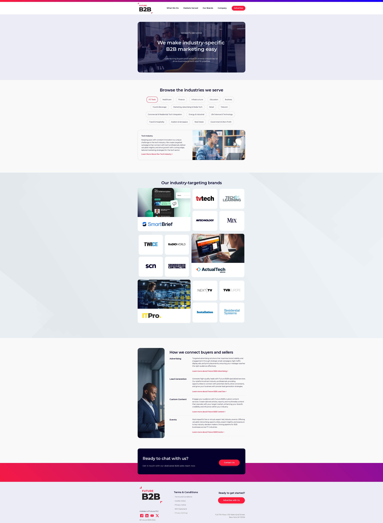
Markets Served (190, 8)
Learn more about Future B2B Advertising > (210, 371)
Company (222, 8)
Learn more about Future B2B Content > (209, 412)
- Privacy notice (180, 505)
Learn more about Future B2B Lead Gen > (209, 391)
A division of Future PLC (149, 511)
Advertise (238, 8)
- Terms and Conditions (183, 497)
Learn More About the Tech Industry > (157, 154)
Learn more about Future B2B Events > (208, 432)
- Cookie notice (180, 501)
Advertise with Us (231, 500)
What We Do (173, 8)
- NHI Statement (180, 509)
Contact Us (229, 462)
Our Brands (208, 8)
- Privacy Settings (181, 513)
